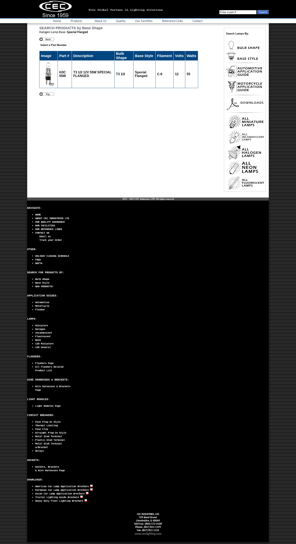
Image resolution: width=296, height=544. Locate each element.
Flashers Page (44, 363)
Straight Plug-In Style (50, 433)
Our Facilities (143, 21)
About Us (100, 21)
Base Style (42, 283)
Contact (198, 21)
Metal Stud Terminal (48, 436)
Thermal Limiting (46, 425)
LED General (43, 347)
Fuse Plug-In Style (48, 422)
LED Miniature (44, 343)
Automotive (42, 302)
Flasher (40, 309)
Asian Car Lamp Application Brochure (60, 493)
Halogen (40, 329)
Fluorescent (43, 336)
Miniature (41, 325)
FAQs (38, 259)
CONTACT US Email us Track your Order (48, 237)
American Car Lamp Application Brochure (62, 486)
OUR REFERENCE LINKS (48, 229)
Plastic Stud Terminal (50, 440)
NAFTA (38, 263)
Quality (120, 21)
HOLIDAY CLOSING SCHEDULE (52, 256)
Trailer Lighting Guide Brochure (57, 497)
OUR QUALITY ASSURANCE (50, 222)
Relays (39, 451)
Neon (38, 340)
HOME (38, 214)
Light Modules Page (48, 406)
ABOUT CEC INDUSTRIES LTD (52, 218)
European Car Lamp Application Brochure (62, 490)
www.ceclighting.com (148, 534)
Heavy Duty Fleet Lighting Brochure (60, 501)
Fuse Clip (41, 429)
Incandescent (43, 333)
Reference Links (172, 21)
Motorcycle (42, 306)
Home (57, 21)
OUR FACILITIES (45, 225)
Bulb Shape (42, 279)
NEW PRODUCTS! (44, 286)
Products (76, 21)
